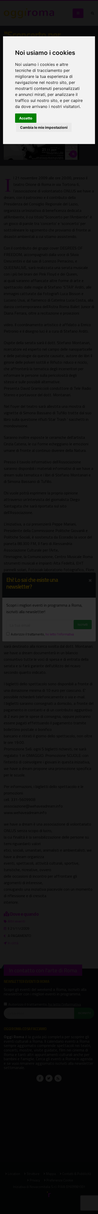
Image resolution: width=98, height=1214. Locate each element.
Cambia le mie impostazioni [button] (44, 127)
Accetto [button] (25, 118)
